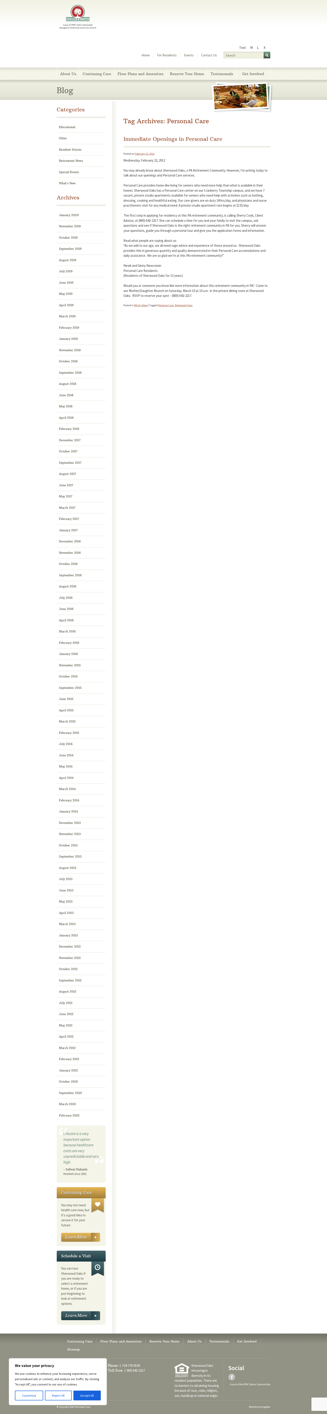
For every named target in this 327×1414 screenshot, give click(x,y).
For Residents (167, 55)
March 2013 (67, 924)
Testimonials (222, 74)
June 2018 (66, 395)
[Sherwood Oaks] (78, 17)
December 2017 (70, 440)
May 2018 (66, 406)
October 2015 (68, 676)
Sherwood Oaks (183, 305)
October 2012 (68, 969)
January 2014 (68, 811)
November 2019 (70, 226)
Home (145, 55)
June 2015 (66, 699)
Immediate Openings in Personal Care (172, 138)
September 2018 (70, 372)
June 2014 (66, 755)
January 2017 (68, 530)
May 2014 (66, 766)
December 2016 (70, 541)
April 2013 (66, 913)
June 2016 (66, 609)
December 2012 (70, 946)
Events (189, 55)
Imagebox (265, 1406)
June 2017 (66, 485)
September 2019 (70, 248)
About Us (68, 74)
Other (63, 138)
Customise (29, 1395)
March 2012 (67, 1048)
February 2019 (69, 327)
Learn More (80, 1237)
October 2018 (68, 361)
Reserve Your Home (187, 74)
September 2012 (70, 980)
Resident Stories (70, 149)
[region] (58, 1381)
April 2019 (66, 305)
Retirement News (71, 160)
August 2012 (67, 991)
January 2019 (68, 339)
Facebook (232, 1377)
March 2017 (67, 507)
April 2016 (66, 620)
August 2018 (67, 384)
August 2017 (67, 474)
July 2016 (66, 597)
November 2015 (70, 665)
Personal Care (166, 305)
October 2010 (68, 1081)
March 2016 (67, 631)
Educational (67, 127)
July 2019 (66, 271)
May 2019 (66, 294)
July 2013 (66, 879)
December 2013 (70, 823)
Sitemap (73, 1349)
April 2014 (66, 778)
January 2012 (68, 1070)
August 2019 (67, 260)
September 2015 (70, 688)
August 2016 (67, 586)
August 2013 (67, 868)
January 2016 (68, 654)
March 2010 (67, 1104)
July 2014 (66, 744)
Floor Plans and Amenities (141, 74)
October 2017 (68, 451)
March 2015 (67, 721)
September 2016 (70, 575)
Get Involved (253, 74)
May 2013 (66, 901)
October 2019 (68, 237)
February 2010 (69, 1115)
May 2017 (65, 496)
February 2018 (69, 429)
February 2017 (69, 519)
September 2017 (70, 462)
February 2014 (69, 800)
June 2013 (66, 890)
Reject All (58, 1395)
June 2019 (66, 282)
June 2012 (66, 1014)
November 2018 (70, 350)
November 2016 (70, 552)
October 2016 (68, 564)
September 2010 (70, 1093)
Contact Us (209, 55)
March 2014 (67, 789)
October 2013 (68, 845)
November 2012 (70, 958)
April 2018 (66, 417)
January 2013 (68, 935)
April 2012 (66, 1036)
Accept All (87, 1395)
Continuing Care (97, 74)
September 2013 (70, 856)
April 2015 (66, 710)
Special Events (69, 172)
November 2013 (70, 834)
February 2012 (69, 1059)
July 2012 (66, 1003)
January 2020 (69, 215)
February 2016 (69, 642)
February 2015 (69, 733)
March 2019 (67, 316)
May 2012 (66, 1025)
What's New (140, 305)
